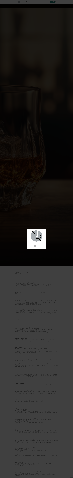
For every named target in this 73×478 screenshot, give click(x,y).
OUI (35, 246)
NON (38, 246)
